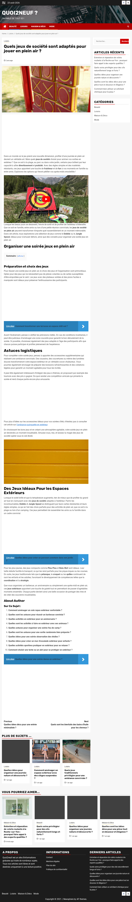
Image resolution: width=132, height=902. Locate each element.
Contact (49, 857)
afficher (20, 256)
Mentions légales (53, 861)
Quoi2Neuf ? (20, 13)
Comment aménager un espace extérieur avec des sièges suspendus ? (46, 774)
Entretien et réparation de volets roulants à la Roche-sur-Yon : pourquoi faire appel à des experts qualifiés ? (110, 60)
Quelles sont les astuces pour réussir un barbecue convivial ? (36, 614)
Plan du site (50, 865)
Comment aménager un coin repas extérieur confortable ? (35, 610)
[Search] (128, 26)
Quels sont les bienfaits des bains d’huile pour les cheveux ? (69, 724)
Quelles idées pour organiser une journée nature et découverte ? (15, 773)
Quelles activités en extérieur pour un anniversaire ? (32, 619)
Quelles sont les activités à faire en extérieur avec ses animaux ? (38, 623)
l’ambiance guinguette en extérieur (31, 424)
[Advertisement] (46, 135)
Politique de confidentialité (56, 869)
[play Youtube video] (46, 199)
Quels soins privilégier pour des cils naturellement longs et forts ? (48, 830)
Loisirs (23, 26)
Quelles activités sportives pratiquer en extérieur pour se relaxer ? (38, 645)
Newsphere (68, 899)
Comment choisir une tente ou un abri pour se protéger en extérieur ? (40, 650)
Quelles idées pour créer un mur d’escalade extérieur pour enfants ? (39, 641)
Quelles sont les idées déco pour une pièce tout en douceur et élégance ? (114, 829)
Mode (52, 26)
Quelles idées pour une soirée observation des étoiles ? (34, 636)
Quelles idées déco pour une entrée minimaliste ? (20, 724)
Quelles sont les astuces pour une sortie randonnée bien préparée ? (39, 632)
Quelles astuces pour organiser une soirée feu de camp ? (34, 628)
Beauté (12, 26)
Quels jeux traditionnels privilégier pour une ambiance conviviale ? (75, 774)
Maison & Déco (38, 26)
